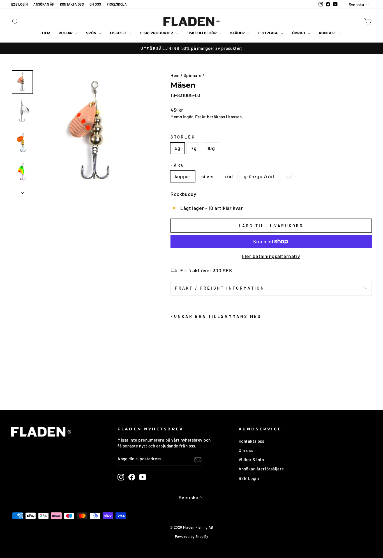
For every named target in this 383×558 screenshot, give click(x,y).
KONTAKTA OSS (72, 4)
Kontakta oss (251, 441)
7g (194, 148)
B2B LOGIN (19, 4)
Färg (177, 165)
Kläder (238, 33)
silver (207, 176)
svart (290, 176)
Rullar (66, 33)
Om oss (246, 450)
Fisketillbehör (202, 33)
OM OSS (95, 4)
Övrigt (299, 33)
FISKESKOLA (117, 4)
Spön (91, 33)
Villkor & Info (251, 459)
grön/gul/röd (259, 176)
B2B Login (249, 478)
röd (229, 176)
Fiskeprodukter (157, 33)
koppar (183, 176)
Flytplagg (268, 33)
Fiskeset (119, 33)
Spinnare (193, 75)
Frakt (200, 116)
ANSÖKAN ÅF (43, 4)
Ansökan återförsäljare (261, 468)
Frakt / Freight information (220, 288)
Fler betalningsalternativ (271, 256)
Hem (46, 33)
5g (177, 148)
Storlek (182, 137)
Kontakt (328, 33)
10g (211, 148)
